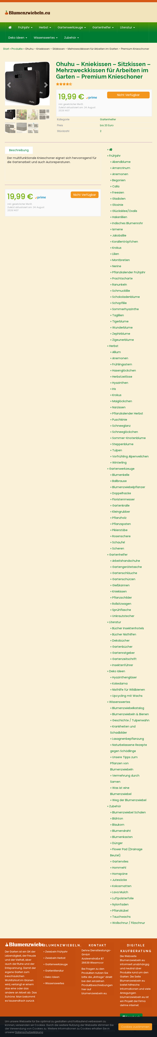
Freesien (118, 192)
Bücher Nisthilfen (124, 634)
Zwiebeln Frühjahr (56, 951)
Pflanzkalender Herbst (127, 413)
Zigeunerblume (123, 340)
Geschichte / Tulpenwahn (130, 720)
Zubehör (70, 38)
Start (6, 49)
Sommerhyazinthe (125, 309)
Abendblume (121, 162)
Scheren (118, 548)
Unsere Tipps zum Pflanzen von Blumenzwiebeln (124, 763)
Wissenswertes (45, 38)
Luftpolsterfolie (123, 898)
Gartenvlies (120, 861)
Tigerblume (120, 321)
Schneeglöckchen (125, 432)
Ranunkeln (119, 285)
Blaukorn (118, 825)
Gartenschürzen (123, 579)
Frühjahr (24, 27)
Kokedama (120, 683)
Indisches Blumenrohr (127, 223)
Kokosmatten (121, 886)
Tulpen (117, 450)
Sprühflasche (121, 610)
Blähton (117, 818)
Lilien (115, 254)
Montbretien (121, 260)
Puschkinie (119, 420)
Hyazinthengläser (124, 677)
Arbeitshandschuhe (126, 561)
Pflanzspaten (121, 524)
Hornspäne (120, 874)
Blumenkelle (120, 475)
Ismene (117, 229)
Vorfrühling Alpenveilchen (130, 456)
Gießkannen (121, 585)
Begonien (119, 180)
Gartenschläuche (124, 573)
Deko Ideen (16, 38)
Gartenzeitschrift (124, 659)
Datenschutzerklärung (29, 1032)
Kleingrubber (121, 512)
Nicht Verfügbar (128, 95)
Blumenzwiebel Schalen (129, 812)
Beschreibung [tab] (19, 150)
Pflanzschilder (122, 598)
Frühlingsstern (122, 364)
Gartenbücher (122, 647)
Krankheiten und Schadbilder (123, 729)
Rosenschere (121, 536)
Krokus (116, 248)
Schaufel (118, 542)
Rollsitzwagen (121, 604)
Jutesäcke (119, 880)
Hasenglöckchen (124, 370)
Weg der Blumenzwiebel (129, 800)
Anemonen (120, 174)
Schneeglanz (121, 426)
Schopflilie (119, 303)
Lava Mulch (120, 892)
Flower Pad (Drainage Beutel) (126, 852)
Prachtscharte (122, 278)
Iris (114, 389)
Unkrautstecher (123, 616)
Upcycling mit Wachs (127, 696)
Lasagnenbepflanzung (128, 739)
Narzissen (119, 407)
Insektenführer (122, 665)
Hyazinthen (120, 383)
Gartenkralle (121, 505)
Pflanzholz (119, 518)
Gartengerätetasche (127, 567)
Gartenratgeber (123, 653)
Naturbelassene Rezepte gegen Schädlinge (128, 748)
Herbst (44, 27)
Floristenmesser (123, 499)
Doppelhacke (121, 493)
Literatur (126, 27)
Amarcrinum (121, 168)
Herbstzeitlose (122, 377)
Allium (116, 352)
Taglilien (118, 315)
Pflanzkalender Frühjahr (128, 272)
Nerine (116, 266)
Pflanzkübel (120, 911)
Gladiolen (119, 199)
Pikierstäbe (120, 530)
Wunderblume (122, 327)
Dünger (117, 843)
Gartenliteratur (54, 970)
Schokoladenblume (126, 297)
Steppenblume (122, 444)
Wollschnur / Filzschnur (128, 923)
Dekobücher (121, 640)
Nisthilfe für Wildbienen (128, 690)
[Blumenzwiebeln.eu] (27, 12)
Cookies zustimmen (135, 1027)
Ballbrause (119, 481)
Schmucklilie (121, 291)
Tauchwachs (121, 917)
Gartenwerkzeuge (71, 27)
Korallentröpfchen (125, 242)
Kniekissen (119, 591)
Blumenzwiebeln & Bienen (130, 714)
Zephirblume (121, 334)
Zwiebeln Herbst (55, 958)
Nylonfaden (120, 904)
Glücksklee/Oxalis (124, 211)
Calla (115, 186)
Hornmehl (119, 868)
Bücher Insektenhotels (128, 628)
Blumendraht (121, 831)
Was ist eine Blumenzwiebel (120, 791)
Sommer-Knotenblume (129, 438)
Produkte (17, 49)
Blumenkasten (122, 837)
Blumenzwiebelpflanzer (128, 487)
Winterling (119, 463)
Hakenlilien (119, 217)
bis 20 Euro (107, 125)
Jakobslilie (119, 235)
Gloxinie (117, 205)
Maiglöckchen (122, 401)
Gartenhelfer (102, 27)
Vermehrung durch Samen (124, 779)
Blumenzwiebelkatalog (128, 708)
